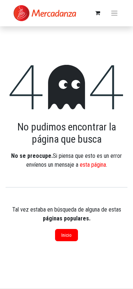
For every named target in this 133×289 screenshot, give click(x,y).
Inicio (66, 235)
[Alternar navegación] (114, 13)
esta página (93, 164)
